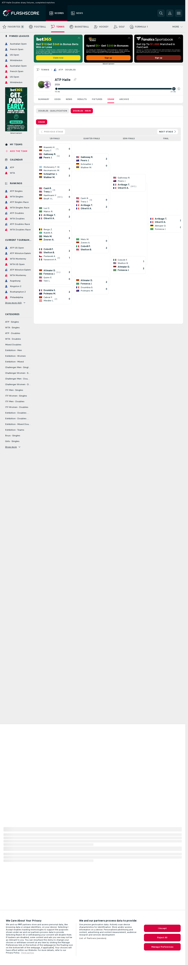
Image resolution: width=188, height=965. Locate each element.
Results (82, 99)
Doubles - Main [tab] (82, 110)
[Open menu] (178, 13)
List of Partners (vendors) (92, 938)
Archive (124, 99)
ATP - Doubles (67, 69)
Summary (43, 99)
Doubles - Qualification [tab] (52, 110)
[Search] (161, 13)
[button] (179, 88)
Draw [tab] (41, 122)
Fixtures (97, 99)
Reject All (162, 937)
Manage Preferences (162, 947)
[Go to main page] (23, 13)
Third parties (27, 952)
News (69, 99)
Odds (57, 99)
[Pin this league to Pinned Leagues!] (75, 80)
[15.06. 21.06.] (117, 88)
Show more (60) (13, 302)
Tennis (45, 69)
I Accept (162, 928)
